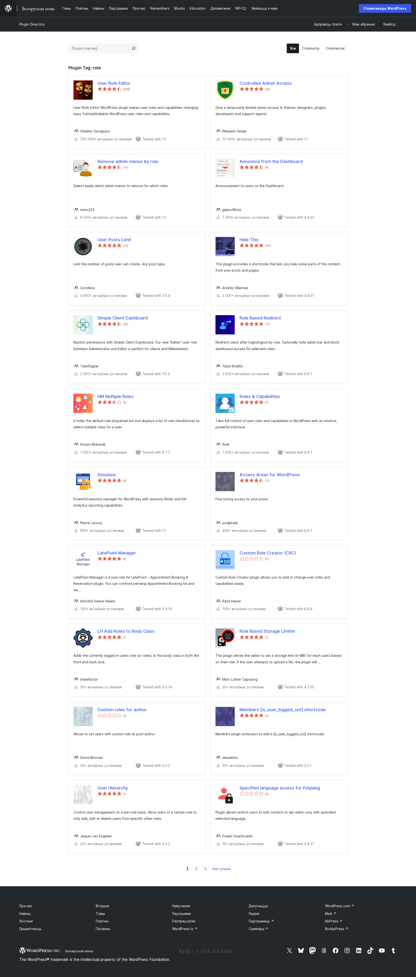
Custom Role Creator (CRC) (268, 552)
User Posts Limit (114, 239)
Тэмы (100, 914)
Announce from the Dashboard (271, 161)
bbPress (333, 921)
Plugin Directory (32, 24)
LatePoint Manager (117, 552)
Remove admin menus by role (128, 161)
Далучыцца (258, 906)
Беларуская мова (79, 951)
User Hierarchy (113, 787)
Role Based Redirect (260, 317)
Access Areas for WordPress (270, 474)
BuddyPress (336, 929)
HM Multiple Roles (116, 396)
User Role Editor (114, 83)
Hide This (249, 239)
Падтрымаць (261, 921)
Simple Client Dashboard (123, 317)
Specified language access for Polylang (280, 787)
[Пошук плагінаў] (133, 48)
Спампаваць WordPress (385, 8)
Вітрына (102, 906)
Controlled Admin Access (266, 83)
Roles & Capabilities (260, 396)
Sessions (107, 474)
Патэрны (103, 929)
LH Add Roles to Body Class (126, 631)
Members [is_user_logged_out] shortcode (283, 709)
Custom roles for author (122, 709)
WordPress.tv (185, 929)
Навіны (25, 914)
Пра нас (25, 906)
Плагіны (102, 921)
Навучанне (181, 906)
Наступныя (221, 869)
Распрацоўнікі (183, 921)
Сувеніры (258, 929)
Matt (330, 914)
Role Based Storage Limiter (267, 631)
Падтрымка (181, 914)
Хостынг (26, 921)
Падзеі (254, 914)
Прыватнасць (30, 929)
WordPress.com (339, 906)
